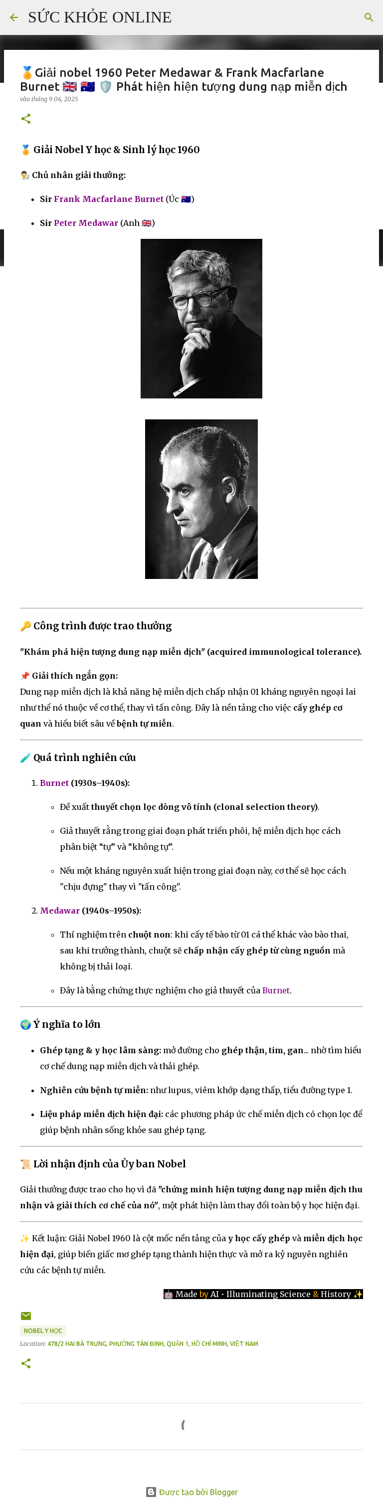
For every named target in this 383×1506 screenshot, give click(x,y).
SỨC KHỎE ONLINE (100, 17)
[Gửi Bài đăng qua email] (26, 1320)
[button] (26, 119)
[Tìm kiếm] (186, 17)
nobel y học (43, 1330)
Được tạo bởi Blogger (197, 1492)
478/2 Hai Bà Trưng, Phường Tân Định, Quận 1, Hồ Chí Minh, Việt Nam (152, 1343)
